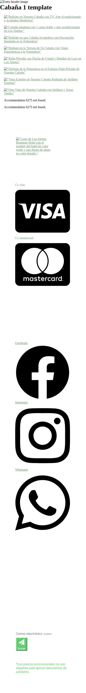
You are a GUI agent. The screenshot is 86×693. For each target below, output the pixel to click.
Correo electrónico (29, 634)
